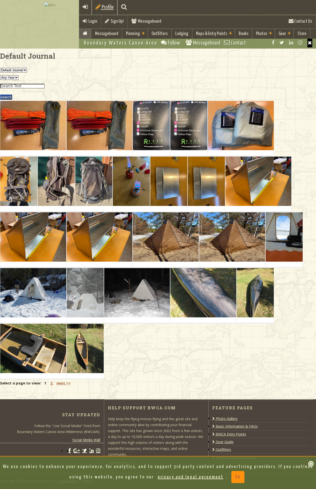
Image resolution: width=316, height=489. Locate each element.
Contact (238, 43)
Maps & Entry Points (211, 33)
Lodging (181, 33)
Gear (282, 33)
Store (301, 33)
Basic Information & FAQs (236, 426)
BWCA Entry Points (230, 434)
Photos (261, 33)
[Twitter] (281, 42)
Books (243, 33)
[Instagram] (300, 42)
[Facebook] (273, 42)
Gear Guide (224, 441)
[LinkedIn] (291, 42)
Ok (238, 477)
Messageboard (149, 21)
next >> (64, 382)
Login (92, 21)
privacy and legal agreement (190, 477)
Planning (133, 33)
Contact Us (303, 21)
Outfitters (160, 33)
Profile (107, 7)
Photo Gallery (226, 418)
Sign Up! (116, 21)
